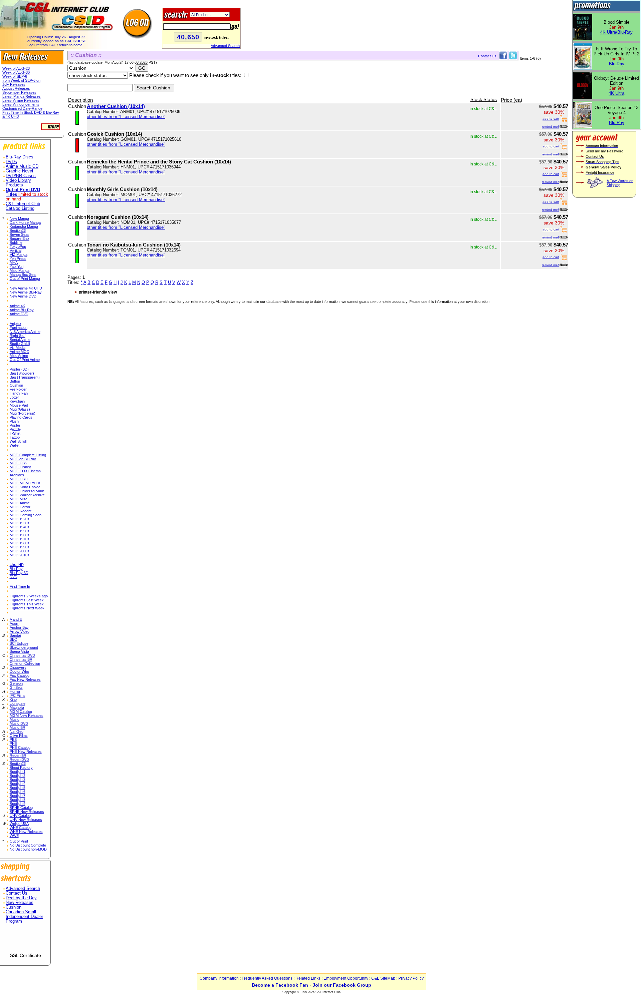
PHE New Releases (26, 752)
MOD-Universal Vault (27, 491)
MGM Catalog (21, 711)
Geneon (16, 683)
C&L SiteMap (383, 978)
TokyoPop (18, 246)
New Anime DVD (23, 296)
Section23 (18, 230)
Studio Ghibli (20, 344)
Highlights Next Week (27, 608)
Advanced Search (225, 46)
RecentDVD (19, 760)
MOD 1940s (19, 527)
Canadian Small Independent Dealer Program (24, 917)
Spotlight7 (17, 796)
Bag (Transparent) (25, 377)
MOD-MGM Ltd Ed (25, 483)
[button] (25, 941)
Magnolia (17, 707)
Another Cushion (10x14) (116, 106)
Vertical (15, 250)
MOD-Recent (20, 511)
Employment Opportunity (346, 978)
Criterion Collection (25, 663)
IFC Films (17, 695)
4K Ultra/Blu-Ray (616, 32)
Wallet (14, 445)
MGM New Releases (26, 715)
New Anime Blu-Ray (26, 292)
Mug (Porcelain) (22, 413)
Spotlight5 (17, 788)
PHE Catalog (20, 748)
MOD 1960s (19, 535)
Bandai (15, 635)
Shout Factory (21, 768)
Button (15, 381)
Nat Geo (16, 731)
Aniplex (15, 324)
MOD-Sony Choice (25, 487)
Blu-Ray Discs (19, 157)
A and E (16, 619)
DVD (13, 577)
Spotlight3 (17, 780)
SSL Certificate (25, 955)
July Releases (13, 84)
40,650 (188, 37)
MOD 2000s (19, 551)
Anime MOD (19, 352)
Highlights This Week (27, 604)
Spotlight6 (17, 792)
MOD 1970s (19, 539)
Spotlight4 (17, 784)
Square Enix (19, 238)
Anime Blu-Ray (22, 310)
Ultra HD (17, 565)
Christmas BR (21, 659)
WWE (14, 836)
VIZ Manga (18, 255)
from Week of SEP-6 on (21, 80)
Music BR (17, 727)
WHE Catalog (20, 828)
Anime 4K (17, 306)
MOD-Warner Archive (27, 495)
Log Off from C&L (41, 45)
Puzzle (15, 429)
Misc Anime (19, 356)
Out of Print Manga (25, 279)
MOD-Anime (20, 503)
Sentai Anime (20, 340)
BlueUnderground (24, 647)
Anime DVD (19, 314)
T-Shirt (15, 433)
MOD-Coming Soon (25, 515)
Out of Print (19, 841)
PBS (13, 739)
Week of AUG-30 (16, 72)
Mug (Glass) (20, 409)
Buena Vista (19, 651)
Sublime (16, 242)
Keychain (17, 401)
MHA (14, 263)
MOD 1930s (19, 523)
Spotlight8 (17, 800)
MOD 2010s (19, 555)
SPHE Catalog (21, 808)
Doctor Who (19, 671)
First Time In (20, 586)
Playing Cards (21, 417)
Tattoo (15, 437)
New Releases (19, 902)
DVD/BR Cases (21, 175)
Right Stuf (17, 336)
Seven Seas (19, 234)
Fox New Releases (25, 679)
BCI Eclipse (19, 643)
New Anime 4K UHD (26, 288)
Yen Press (18, 259)
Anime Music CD (22, 166)
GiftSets (16, 687)
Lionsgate (17, 703)
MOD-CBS (18, 463)
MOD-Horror (20, 507)
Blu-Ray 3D (19, 573)
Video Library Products (18, 182)
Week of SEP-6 (14, 76)
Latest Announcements (20, 104)
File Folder (18, 389)
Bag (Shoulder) (22, 373)
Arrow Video (19, 631)
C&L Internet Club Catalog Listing (23, 206)
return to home (70, 45)
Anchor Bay (19, 627)
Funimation (18, 328)
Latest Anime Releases (20, 100)
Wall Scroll (18, 441)
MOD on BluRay (23, 459)
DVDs (11, 161)
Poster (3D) (19, 369)
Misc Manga (19, 271)
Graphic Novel (19, 171)
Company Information (219, 978)
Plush (14, 421)
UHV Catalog (20, 816)
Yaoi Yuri (16, 267)
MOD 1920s (19, 519)
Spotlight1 (17, 772)
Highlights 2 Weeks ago (29, 596)
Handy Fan (19, 393)
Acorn (14, 623)
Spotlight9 (17, 804)
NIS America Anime (25, 332)
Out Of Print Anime (25, 360)
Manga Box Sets (23, 275)
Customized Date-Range (22, 108)
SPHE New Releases (27, 812)
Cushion (16, 385)
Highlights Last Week (27, 600)
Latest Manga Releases (21, 96)
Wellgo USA (19, 824)
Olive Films (19, 735)
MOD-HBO (19, 479)
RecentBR (18, 756)
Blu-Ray (16, 569)
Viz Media (17, 348)
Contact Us (16, 893)
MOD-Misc (18, 499)
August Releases (16, 88)
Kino (13, 699)
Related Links (307, 978)
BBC (13, 639)
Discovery (18, 667)
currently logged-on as (56, 41)
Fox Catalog (19, 675)
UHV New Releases (26, 820)
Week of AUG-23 (16, 68)
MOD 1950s (19, 531)
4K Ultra (616, 93)
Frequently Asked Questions (267, 978)
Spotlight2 (17, 776)
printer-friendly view (98, 292)
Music (14, 719)
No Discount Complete (28, 845)
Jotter (14, 397)
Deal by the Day (21, 898)
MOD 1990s (19, 547)
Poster (15, 425)
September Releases (19, 92)
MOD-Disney (20, 467)
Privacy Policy (411, 978)
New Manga (19, 218)
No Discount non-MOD (28, 849)
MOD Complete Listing (28, 455)
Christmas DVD (22, 655)
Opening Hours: (56, 37)
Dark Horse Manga (25, 222)
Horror (15, 691)
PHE (13, 743)
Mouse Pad (19, 405)
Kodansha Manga (24, 226)
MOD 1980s (19, 543)
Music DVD (19, 723)
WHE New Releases (26, 832)
